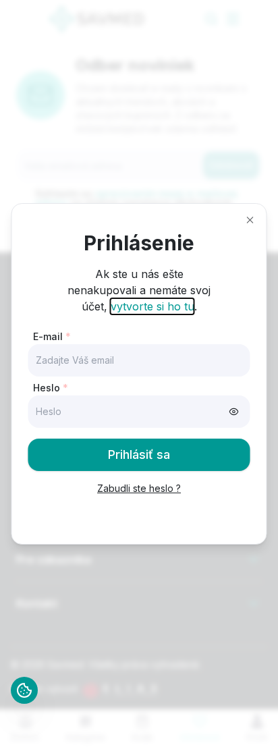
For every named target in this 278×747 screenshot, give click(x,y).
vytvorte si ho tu (152, 306)
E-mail (52, 336)
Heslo (50, 387)
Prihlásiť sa (139, 454)
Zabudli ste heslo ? (139, 488)
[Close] (250, 220)
